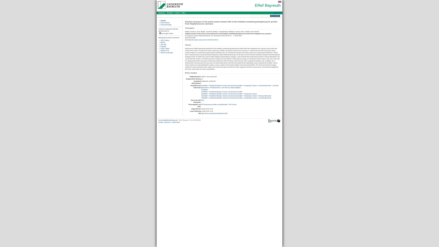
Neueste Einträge (166, 25)
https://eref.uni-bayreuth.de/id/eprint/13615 (214, 113)
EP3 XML (163, 44)
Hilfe (183, 13)
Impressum (167, 122)
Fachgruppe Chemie (250, 85)
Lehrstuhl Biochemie (264, 85)
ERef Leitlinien (165, 23)
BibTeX (163, 42)
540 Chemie (233, 104)
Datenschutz (176, 122)
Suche (177, 13)
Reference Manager (167, 52)
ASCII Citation (165, 40)
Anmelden (277, 13)
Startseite (161, 13)
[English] (279, 2)
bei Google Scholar (167, 33)
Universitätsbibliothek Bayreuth (168, 120)
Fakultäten (204, 85)
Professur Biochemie (264, 96)
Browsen (170, 13)
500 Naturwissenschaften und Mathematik (214, 104)
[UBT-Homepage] (170, 9)
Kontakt (160, 122)
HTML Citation (165, 48)
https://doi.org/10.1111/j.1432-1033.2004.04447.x (203, 40)
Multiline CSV (165, 50)
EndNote (163, 46)
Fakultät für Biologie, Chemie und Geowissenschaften (226, 85)
